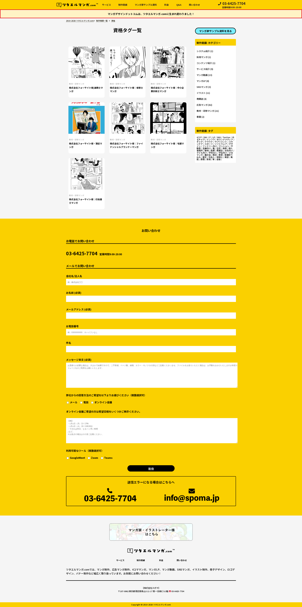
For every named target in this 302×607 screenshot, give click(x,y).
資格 (209, 159)
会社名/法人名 (74, 276)
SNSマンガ (202, 86)
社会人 (212, 157)
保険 (225, 148)
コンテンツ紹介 (204, 63)
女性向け (229, 150)
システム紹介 (203, 51)
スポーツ (209, 143)
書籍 (199, 116)
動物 (207, 150)
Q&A (178, 4)
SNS (219, 137)
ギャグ (200, 141)
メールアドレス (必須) (78, 309)
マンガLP (201, 81)
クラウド (209, 141)
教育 (221, 154)
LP (214, 137)
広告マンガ (202, 104)
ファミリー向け (210, 146)
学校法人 (213, 152)
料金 (166, 4)
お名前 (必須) (73, 293)
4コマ (199, 137)
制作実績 (122, 4)
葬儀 (203, 159)
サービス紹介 (203, 69)
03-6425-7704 (233, 5)
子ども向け (202, 152)
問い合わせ (194, 4)
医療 (213, 150)
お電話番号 (72, 326)
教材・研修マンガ (76, 83)
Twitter (226, 137)
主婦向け (207, 148)
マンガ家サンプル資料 (146, 4)
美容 (227, 157)
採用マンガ (202, 57)
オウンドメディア (225, 139)
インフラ (211, 139)
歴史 (205, 157)
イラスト (201, 92)
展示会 (208, 154)
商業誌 (200, 98)
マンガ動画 (202, 75)
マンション (224, 146)
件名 (68, 343)
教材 (215, 154)
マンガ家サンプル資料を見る (215, 31)
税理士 (220, 157)
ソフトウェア (221, 143)
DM (205, 137)
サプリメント (221, 141)
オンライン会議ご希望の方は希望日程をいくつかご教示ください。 (104, 411)
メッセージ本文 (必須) (78, 359)
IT (210, 137)
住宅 (219, 148)
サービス (106, 4)
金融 (218, 159)
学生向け (223, 152)
